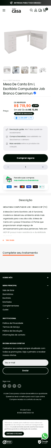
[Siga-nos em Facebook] (4, 386)
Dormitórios (8, 294)
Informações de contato (14, 334)
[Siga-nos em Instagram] (9, 386)
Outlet (5, 309)
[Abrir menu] (4, 10)
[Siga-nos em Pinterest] (14, 386)
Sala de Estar (8, 290)
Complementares (11, 305)
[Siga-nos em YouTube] (19, 386)
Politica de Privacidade (13, 323)
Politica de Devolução (12, 331)
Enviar (25, 370)
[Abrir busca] (31, 10)
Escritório (7, 298)
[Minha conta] (35, 10)
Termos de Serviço (11, 327)
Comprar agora (25, 158)
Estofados (7, 302)
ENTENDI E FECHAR (14, 433)
